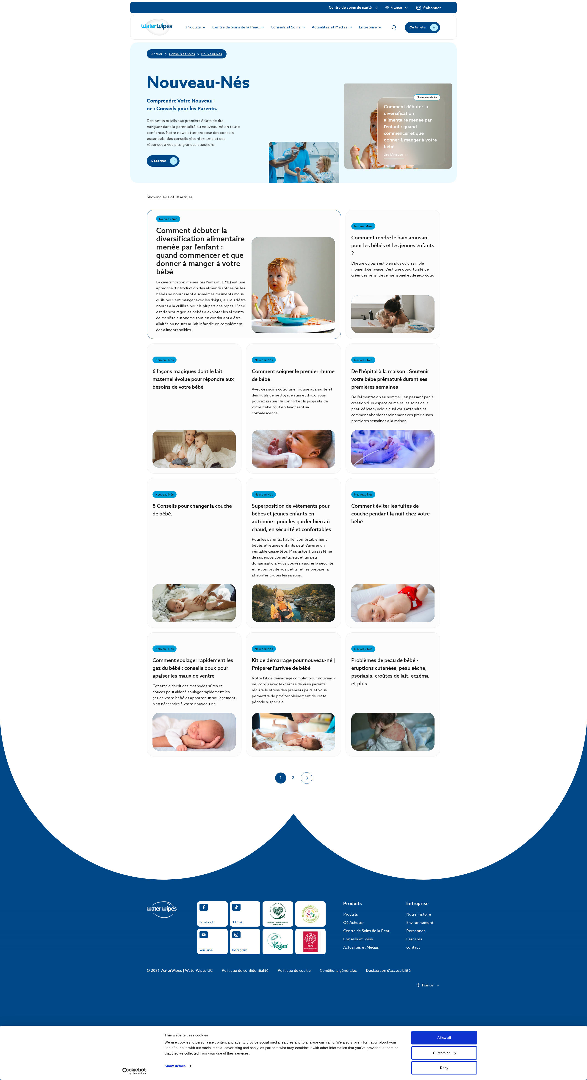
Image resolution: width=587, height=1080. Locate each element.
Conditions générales (338, 971)
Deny (444, 1068)
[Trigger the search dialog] (394, 27)
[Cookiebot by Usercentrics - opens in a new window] (134, 1071)
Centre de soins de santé (350, 8)
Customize (441, 1053)
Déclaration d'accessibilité (388, 971)
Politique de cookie (294, 971)
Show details (175, 1066)
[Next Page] (306, 778)
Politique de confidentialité (245, 971)
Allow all (444, 1038)
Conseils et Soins (182, 54)
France (396, 8)
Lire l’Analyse (293, 292)
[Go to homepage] (157, 27)
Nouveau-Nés (211, 54)
